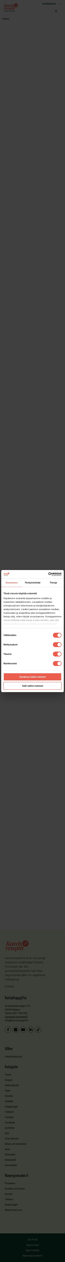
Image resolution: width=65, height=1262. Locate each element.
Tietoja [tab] (53, 582)
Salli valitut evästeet (32, 686)
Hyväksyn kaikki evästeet (32, 677)
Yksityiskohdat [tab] (32, 582)
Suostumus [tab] (12, 582)
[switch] (57, 644)
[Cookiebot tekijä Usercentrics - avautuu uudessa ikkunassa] (48, 574)
